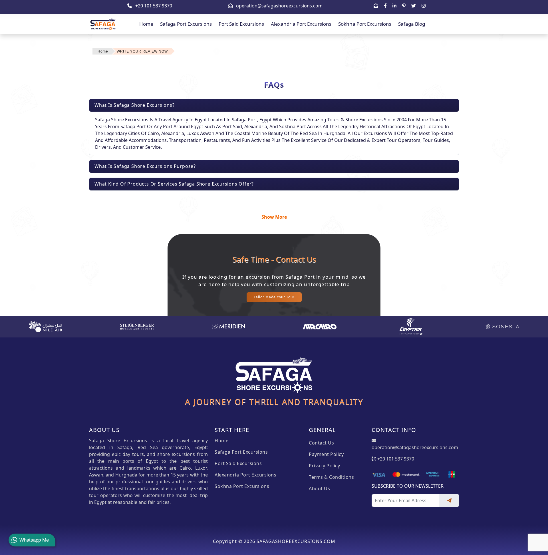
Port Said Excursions (241, 24)
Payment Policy (326, 454)
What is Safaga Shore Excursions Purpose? (145, 166)
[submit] (449, 500)
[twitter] (413, 6)
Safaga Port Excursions (186, 24)
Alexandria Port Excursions (301, 24)
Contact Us (321, 443)
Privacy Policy (324, 465)
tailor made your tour (274, 297)
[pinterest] (404, 6)
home (146, 24)
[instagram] (424, 6)
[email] (376, 6)
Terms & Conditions (331, 477)
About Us (319, 488)
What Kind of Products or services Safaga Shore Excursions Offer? (174, 184)
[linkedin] (394, 6)
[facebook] (385, 6)
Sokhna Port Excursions (364, 24)
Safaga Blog (411, 24)
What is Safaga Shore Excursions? (134, 105)
